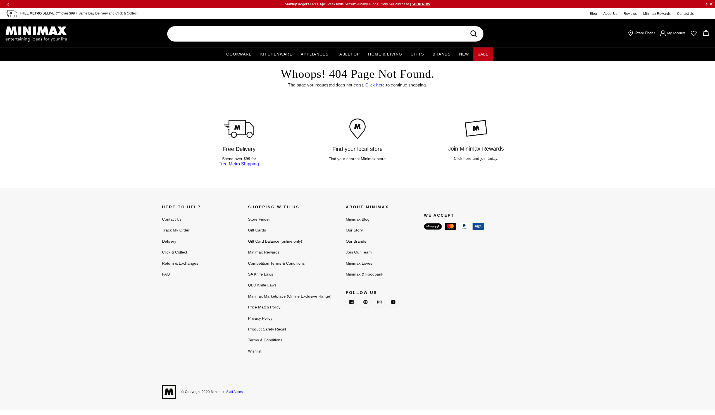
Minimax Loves (359, 263)
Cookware (239, 54)
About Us (610, 14)
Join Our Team (359, 252)
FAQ (166, 274)
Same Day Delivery (93, 13)
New (464, 54)
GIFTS (417, 54)
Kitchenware (276, 54)
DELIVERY (50, 13)
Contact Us (685, 14)
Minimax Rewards (657, 14)
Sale (483, 54)
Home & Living (385, 54)
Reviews (630, 14)
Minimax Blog (358, 219)
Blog (593, 14)
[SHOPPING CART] (705, 33)
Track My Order (176, 230)
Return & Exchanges (180, 263)
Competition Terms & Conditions (276, 263)
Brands (442, 54)
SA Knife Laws (260, 274)
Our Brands (356, 241)
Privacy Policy (260, 318)
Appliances (314, 54)
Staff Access (234, 392)
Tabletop (348, 54)
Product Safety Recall (267, 329)
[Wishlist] (693, 33)
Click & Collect (126, 13)
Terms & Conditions (265, 340)
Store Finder (259, 219)
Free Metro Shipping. (239, 163)
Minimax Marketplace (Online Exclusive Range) (290, 296)
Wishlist (254, 351)
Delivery (169, 241)
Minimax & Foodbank (364, 274)
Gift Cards (257, 230)
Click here (375, 85)
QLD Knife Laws (262, 285)
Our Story (354, 230)
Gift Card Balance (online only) (275, 241)
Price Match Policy (264, 307)
